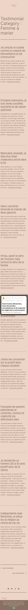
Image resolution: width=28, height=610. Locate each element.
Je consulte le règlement (11, 312)
